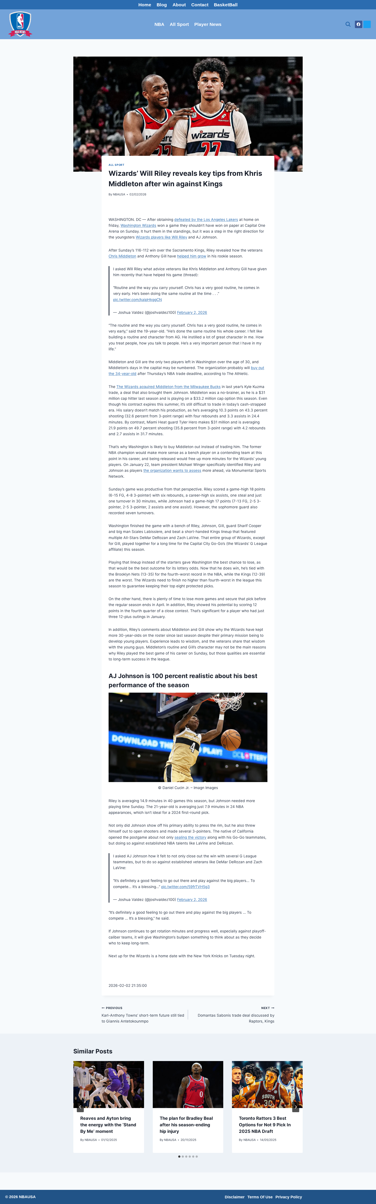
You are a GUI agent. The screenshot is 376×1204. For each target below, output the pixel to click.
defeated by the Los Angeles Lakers (206, 219)
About (179, 4)
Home (144, 4)
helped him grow (191, 256)
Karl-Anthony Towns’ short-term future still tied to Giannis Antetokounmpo (143, 1015)
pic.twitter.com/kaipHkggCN (137, 299)
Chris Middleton (122, 256)
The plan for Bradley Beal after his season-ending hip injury (186, 1125)
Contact (199, 4)
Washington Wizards (138, 225)
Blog (162, 4)
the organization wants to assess (172, 470)
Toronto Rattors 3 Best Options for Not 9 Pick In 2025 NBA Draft (265, 1125)
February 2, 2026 (192, 312)
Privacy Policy (288, 1197)
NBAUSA (119, 194)
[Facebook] (358, 24)
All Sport (179, 24)
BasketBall (226, 4)
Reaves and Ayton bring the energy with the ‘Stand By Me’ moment (108, 1125)
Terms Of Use (260, 1197)
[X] (367, 24)
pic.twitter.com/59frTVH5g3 (185, 887)
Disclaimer (235, 1197)
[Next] (295, 1107)
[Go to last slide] (80, 1107)
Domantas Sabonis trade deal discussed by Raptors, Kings (236, 1015)
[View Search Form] (348, 24)
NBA (159, 24)
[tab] (179, 1156)
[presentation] (108, 1084)
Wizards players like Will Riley (161, 237)
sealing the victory (190, 837)
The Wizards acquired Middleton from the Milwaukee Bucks (168, 387)
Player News (208, 24)
